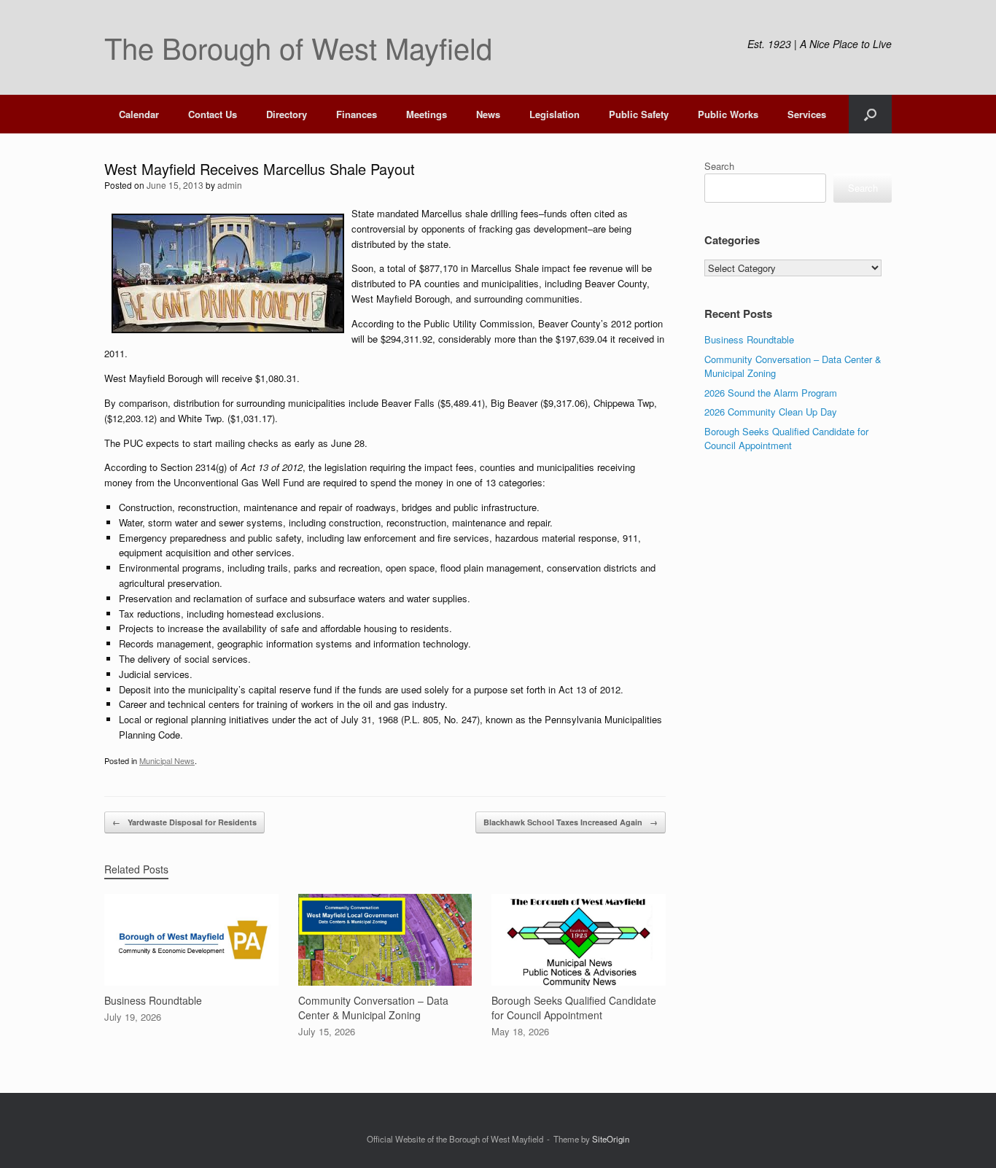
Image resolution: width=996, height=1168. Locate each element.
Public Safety (639, 114)
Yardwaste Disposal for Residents (184, 822)
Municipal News (167, 760)
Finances (356, 114)
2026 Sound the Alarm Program (770, 393)
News (488, 114)
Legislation (554, 114)
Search (719, 166)
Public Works (728, 114)
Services (806, 114)
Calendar (139, 114)
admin (229, 185)
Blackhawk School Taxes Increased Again (570, 822)
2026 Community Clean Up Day (770, 411)
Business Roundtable (749, 339)
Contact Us (212, 114)
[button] (870, 114)
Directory (286, 114)
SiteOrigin (610, 1139)
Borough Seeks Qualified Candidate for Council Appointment (786, 438)
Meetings (426, 114)
